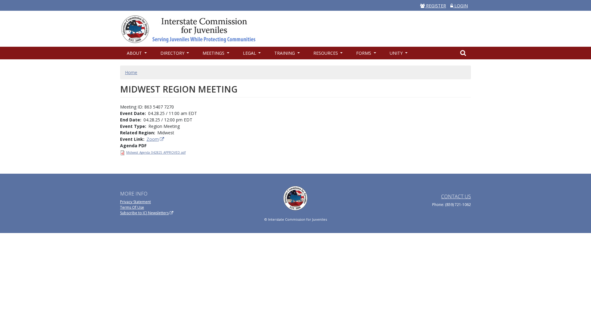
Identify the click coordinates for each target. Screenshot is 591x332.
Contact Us (456, 196)
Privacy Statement (135, 201)
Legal (250, 53)
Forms (364, 53)
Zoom (153, 139)
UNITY (397, 53)
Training (285, 53)
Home (131, 72)
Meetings (214, 53)
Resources (326, 53)
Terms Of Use (132, 207)
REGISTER (435, 6)
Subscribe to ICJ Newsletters (144, 212)
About (135, 53)
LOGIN (460, 6)
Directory (173, 53)
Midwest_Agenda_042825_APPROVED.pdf (156, 152)
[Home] (191, 28)
